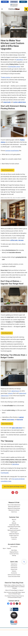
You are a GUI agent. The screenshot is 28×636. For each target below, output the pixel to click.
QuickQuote (23, 1)
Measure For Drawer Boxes (14, 508)
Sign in (4, 548)
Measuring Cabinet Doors (14, 506)
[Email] (12, 492)
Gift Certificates (14, 546)
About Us (14, 519)
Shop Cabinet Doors (7, 423)
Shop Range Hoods (7, 333)
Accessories (14, 572)
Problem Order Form (14, 535)
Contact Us (14, 539)
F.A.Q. (14, 521)
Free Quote (5, 1)
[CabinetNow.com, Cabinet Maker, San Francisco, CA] (14, 609)
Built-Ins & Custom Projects (14, 574)
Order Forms (14, 511)
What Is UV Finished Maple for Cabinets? (14, 590)
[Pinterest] (16, 492)
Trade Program (14, 1)
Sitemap (14, 555)
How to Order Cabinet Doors (14, 504)
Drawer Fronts (14, 569)
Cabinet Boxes (14, 567)
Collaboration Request (14, 533)
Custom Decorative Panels (14, 576)
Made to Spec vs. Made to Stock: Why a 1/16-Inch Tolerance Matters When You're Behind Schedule (14, 587)
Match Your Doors (14, 528)
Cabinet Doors (14, 564)
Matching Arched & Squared (14, 530)
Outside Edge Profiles (14, 524)
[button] (24, 562)
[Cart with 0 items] (26, 9)
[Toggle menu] (2, 9)
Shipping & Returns (14, 552)
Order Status (14, 550)
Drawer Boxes (14, 565)
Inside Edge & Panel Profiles (14, 526)
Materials (14, 523)
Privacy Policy (14, 537)
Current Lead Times (14, 553)
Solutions (14, 571)
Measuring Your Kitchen (14, 510)
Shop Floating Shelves (7, 170)
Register (9, 548)
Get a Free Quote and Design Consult (14, 486)
